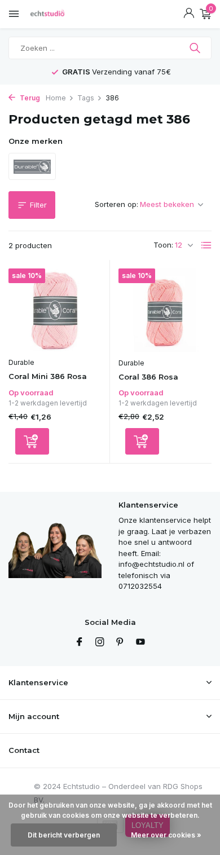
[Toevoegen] (32, 441)
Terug (29, 98)
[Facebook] (79, 642)
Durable (21, 362)
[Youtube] (140, 642)
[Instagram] (99, 642)
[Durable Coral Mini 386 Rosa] (54, 309)
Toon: (163, 244)
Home (56, 98)
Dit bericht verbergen (64, 835)
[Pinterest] (120, 642)
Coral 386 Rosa (148, 376)
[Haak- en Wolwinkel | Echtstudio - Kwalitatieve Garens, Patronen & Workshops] (59, 14)
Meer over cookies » (166, 835)
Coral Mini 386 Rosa (47, 376)
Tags (85, 98)
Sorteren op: (116, 204)
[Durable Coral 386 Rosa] (165, 310)
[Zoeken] (196, 48)
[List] (206, 245)
